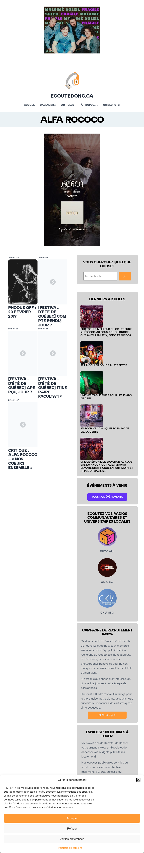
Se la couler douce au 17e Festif (103, 365)
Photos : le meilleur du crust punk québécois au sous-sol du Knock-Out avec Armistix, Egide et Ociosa (106, 332)
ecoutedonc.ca (72, 96)
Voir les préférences (72, 838)
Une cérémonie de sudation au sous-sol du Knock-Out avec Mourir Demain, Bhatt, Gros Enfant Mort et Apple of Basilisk (107, 466)
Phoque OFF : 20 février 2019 (22, 311)
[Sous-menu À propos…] (97, 105)
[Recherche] (125, 276)
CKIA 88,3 (107, 612)
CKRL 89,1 (107, 582)
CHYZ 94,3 (107, 551)
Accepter (72, 818)
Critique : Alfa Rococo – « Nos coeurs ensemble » (22, 459)
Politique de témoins (70, 847)
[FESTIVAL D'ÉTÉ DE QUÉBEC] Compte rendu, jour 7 (52, 316)
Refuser (72, 828)
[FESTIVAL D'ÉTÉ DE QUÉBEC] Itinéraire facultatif (52, 387)
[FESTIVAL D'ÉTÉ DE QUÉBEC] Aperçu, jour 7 (21, 385)
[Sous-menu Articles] (75, 105)
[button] (138, 780)
